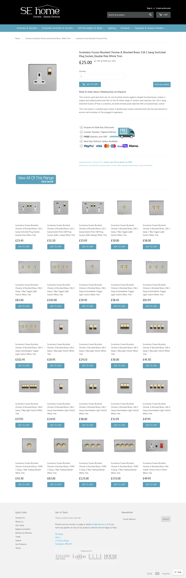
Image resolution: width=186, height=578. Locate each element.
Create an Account (163, 8)
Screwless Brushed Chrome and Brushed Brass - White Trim (47, 38)
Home (17, 38)
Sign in (149, 8)
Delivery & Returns (23, 533)
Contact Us (20, 517)
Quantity (82, 71)
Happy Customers (23, 529)
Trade (17, 536)
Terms (18, 548)
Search (18, 540)
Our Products (21, 544)
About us (19, 521)
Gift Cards (19, 525)
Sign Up (166, 519)
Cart (165, 14)
